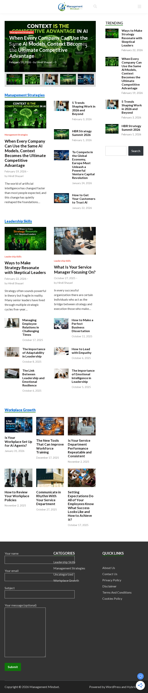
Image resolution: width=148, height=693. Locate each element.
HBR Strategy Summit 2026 (82, 132)
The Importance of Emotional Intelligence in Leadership (83, 376)
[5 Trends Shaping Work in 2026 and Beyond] (50, 46)
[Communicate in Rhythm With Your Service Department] (50, 471)
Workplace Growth (20, 410)
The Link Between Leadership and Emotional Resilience (33, 378)
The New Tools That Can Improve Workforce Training (50, 446)
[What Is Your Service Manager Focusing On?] (75, 240)
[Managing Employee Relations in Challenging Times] (12, 322)
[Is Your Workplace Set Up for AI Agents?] (18, 419)
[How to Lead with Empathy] (61, 350)
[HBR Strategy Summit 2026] (61, 134)
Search (135, 151)
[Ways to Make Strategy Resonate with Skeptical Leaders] (25, 238)
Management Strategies (21, 44)
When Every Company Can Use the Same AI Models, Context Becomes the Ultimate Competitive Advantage (25, 153)
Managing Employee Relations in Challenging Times (30, 327)
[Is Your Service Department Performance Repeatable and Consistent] (82, 419)
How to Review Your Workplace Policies (17, 496)
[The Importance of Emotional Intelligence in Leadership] (61, 373)
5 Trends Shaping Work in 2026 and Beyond (49, 53)
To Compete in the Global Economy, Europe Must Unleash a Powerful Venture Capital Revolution (83, 164)
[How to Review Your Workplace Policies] (18, 471)
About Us (108, 568)
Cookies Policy (112, 598)
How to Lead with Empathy (82, 350)
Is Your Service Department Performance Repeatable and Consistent (80, 448)
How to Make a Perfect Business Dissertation (82, 325)
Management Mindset (44, 687)
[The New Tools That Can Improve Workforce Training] (50, 419)
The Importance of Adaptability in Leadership (33, 352)
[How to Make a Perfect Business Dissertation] (61, 323)
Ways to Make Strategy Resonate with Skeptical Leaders (25, 267)
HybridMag (135, 687)
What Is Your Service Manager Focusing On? (75, 269)
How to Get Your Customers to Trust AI (83, 198)
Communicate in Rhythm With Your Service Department (48, 498)
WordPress (113, 687)
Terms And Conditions (117, 592)
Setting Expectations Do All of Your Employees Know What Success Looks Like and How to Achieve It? (81, 506)
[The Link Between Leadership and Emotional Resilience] (12, 373)
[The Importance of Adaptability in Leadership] (12, 351)
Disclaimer (109, 586)
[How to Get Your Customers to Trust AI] (61, 197)
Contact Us (109, 574)
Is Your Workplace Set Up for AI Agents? (18, 441)
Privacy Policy (111, 580)
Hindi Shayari (43, 62)
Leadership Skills (18, 221)
